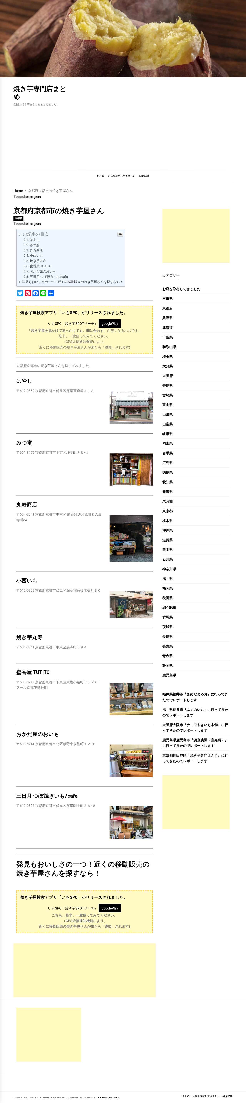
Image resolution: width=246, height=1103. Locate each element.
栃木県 (167, 521)
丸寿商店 (36, 250)
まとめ (100, 176)
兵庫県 (167, 318)
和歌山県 (169, 347)
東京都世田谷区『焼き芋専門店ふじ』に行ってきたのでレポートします (195, 758)
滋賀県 (167, 540)
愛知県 (167, 482)
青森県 (167, 656)
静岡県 (167, 665)
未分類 (167, 501)
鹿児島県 (169, 675)
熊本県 (167, 550)
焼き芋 (37, 197)
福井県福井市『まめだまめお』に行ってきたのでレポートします (195, 697)
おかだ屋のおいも (43, 271)
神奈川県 (169, 569)
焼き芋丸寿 (38, 261)
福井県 (167, 579)
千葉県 (167, 337)
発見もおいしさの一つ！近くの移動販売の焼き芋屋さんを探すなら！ (72, 282)
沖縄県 (167, 530)
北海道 (167, 328)
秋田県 (167, 598)
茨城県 (167, 627)
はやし (35, 240)
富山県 (167, 405)
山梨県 (167, 424)
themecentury (108, 1097)
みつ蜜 (35, 245)
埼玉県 (167, 356)
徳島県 (167, 472)
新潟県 (167, 492)
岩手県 (167, 453)
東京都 (167, 511)
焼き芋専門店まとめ (39, 92)
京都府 (29, 197)
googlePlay (109, 324)
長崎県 (167, 637)
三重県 (167, 298)
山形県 (167, 414)
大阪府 (167, 376)
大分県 (167, 366)
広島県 (167, 463)
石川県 (167, 559)
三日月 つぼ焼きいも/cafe (49, 277)
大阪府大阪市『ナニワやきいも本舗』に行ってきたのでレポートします (195, 727)
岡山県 (167, 443)
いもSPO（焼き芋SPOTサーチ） (73, 324)
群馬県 (167, 617)
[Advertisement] (123, 135)
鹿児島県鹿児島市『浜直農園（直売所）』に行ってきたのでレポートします (195, 743)
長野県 (167, 646)
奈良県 (167, 386)
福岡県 (167, 588)
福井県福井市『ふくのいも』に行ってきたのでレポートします (195, 712)
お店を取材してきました (121, 176)
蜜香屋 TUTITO (41, 266)
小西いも (36, 255)
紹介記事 (144, 176)
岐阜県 (167, 434)
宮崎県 (167, 395)
